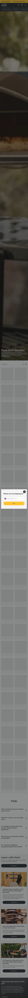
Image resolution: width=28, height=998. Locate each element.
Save (14, 503)
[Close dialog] (24, 491)
